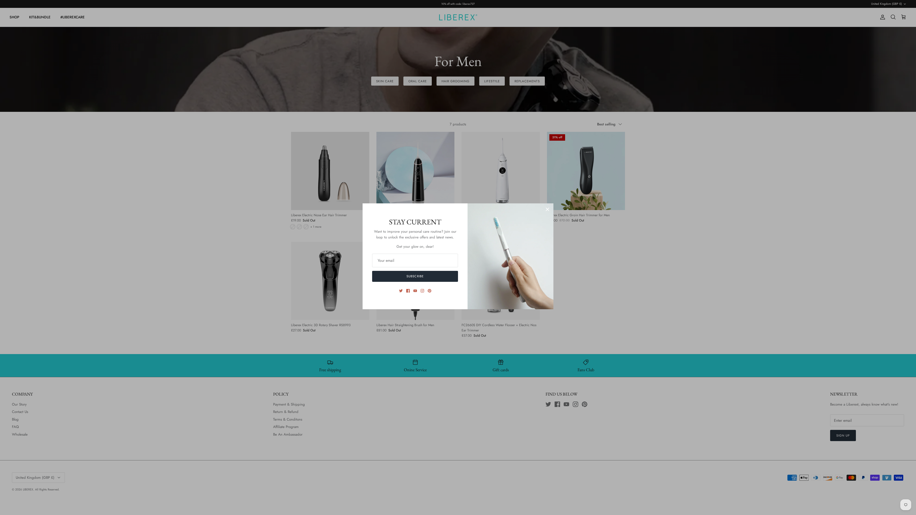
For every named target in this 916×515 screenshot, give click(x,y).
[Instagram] (422, 291)
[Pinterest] (429, 291)
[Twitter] (401, 291)
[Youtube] (415, 291)
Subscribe (414, 276)
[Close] (547, 209)
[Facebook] (408, 291)
